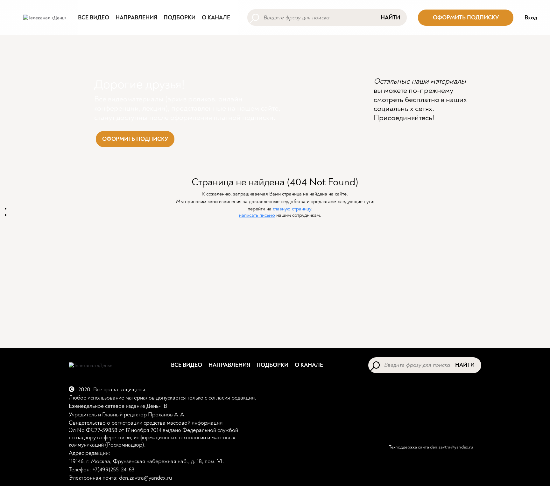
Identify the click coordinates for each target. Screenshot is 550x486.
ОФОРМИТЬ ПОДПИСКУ (466, 17)
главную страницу (292, 209)
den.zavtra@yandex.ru (451, 447)
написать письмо (257, 215)
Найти (390, 17)
